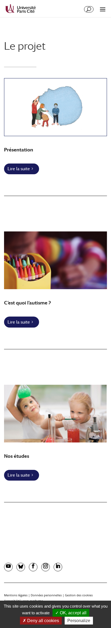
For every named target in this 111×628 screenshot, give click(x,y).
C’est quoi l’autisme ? (27, 303)
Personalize (78, 620)
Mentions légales (15, 595)
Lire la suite (19, 168)
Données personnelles (46, 595)
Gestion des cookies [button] (79, 595)
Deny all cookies (42, 620)
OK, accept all (72, 613)
